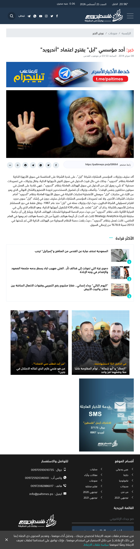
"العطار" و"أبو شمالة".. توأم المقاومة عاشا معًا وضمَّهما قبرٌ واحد (101, 369)
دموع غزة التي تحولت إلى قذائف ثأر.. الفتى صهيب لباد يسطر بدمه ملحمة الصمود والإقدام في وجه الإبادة (59, 269)
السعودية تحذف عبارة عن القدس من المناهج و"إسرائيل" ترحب (71, 251)
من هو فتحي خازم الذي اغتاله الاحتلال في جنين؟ (40, 369)
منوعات (112, 33)
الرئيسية (126, 33)
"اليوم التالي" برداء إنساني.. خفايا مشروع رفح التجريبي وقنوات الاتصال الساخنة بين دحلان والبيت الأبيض (59, 286)
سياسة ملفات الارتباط (96, 544)
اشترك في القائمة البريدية (103, 530)
